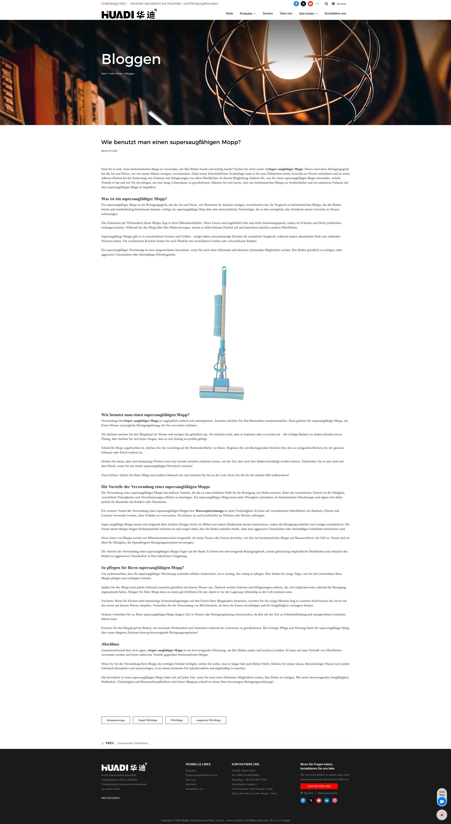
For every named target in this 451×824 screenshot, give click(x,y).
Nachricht (191, 784)
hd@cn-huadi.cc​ (248, 784)
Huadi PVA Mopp (147, 720)
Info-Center (306, 13)
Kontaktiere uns (335, 13)
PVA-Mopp (177, 720)
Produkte (246, 13)
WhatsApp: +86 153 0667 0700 (249, 779)
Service (268, 13)
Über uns (286, 13)
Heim (229, 13)
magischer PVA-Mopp (208, 720)
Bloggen (130, 73)
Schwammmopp (116, 720)
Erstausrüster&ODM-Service (201, 775)
